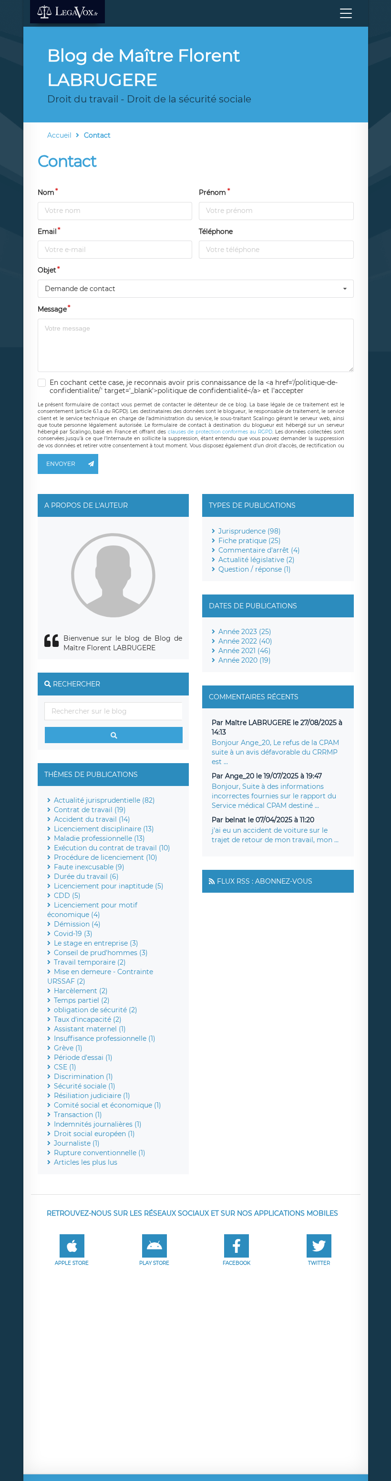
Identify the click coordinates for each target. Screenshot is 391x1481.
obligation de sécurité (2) (95, 1010)
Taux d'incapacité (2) (88, 1019)
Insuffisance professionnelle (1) (104, 1038)
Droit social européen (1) (94, 1133)
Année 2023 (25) (244, 631)
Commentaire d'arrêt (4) (259, 550)
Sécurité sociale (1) (84, 1086)
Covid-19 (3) (73, 933)
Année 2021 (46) (244, 650)
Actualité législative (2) (256, 559)
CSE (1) (65, 1067)
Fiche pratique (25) (249, 540)
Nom (46, 192)
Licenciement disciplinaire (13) (104, 829)
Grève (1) (68, 1048)
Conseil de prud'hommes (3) (101, 952)
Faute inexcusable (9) (89, 867)
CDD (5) (67, 895)
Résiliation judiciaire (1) (92, 1095)
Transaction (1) (78, 1114)
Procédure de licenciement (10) (105, 857)
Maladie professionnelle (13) (99, 838)
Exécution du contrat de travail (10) (112, 848)
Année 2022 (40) (245, 641)
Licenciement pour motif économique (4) (92, 910)
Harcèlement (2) (81, 991)
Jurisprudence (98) (249, 531)
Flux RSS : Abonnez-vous (264, 881)
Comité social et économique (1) (107, 1105)
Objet (47, 270)
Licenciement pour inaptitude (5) (109, 886)
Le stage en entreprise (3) (96, 943)
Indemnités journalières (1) (98, 1124)
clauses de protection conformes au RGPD (220, 432)
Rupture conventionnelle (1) (99, 1153)
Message (52, 309)
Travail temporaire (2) (90, 962)
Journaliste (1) (77, 1143)
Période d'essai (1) (83, 1057)
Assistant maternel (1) (90, 1029)
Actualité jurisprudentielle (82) (104, 800)
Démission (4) (77, 924)
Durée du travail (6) (86, 876)
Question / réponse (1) (254, 569)
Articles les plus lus (85, 1162)
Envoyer (60, 463)
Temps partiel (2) (82, 1000)
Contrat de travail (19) (90, 810)
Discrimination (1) (83, 1076)
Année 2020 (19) (244, 660)
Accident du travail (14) (92, 819)
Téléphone (216, 231)
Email (47, 231)
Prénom (212, 192)
